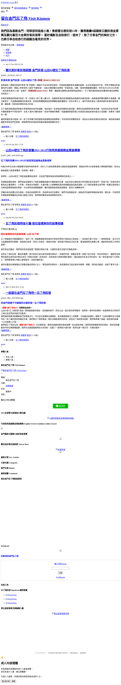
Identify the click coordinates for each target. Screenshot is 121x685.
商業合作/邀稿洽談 (9, 60)
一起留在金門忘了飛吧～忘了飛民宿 (28, 292)
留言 (29, 132)
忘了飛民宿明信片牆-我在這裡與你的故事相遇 (34, 223)
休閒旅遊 (20, 45)
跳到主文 (5, 25)
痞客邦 (23, 132)
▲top (3, 140)
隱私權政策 (74, 653)
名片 (7, 55)
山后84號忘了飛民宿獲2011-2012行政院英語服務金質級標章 (43, 150)
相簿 (7, 50)
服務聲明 (83, 653)
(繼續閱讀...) (6, 127)
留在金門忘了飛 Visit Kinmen (25, 18)
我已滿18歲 (6, 681)
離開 (13, 681)
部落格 (8, 53)
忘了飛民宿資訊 (22, 136)
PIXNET (42, 653)
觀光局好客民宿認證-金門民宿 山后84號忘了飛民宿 (38, 70)
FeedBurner (60, 577)
